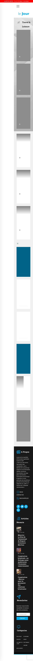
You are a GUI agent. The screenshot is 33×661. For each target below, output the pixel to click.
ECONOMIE (26, 636)
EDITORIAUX (26, 642)
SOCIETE (19, 639)
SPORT (25, 639)
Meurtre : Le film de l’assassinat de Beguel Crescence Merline (22, 540)
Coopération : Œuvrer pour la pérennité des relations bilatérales (22, 583)
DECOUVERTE (20, 648)
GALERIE (25, 645)
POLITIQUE (19, 636)
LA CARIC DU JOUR (20, 643)
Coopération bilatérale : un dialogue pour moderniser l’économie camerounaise (23, 561)
